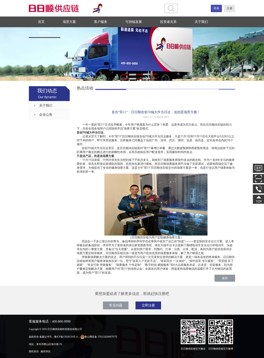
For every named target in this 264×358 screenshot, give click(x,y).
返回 (225, 278)
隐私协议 (34, 351)
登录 (216, 8)
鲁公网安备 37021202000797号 (101, 336)
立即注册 (148, 305)
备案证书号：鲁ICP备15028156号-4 (58, 336)
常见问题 (115, 305)
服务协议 (46, 351)
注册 (229, 8)
